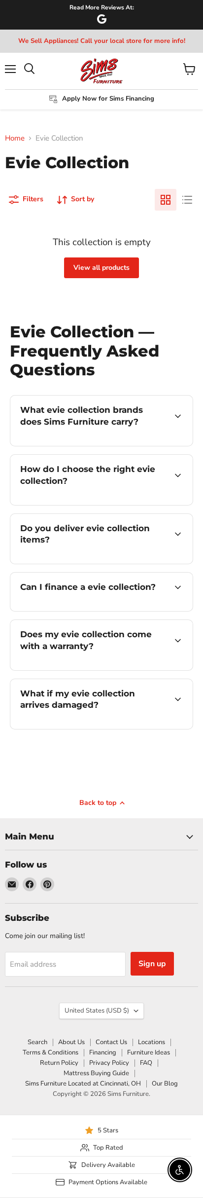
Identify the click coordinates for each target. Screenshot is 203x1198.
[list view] (187, 200)
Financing (102, 1052)
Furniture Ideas (148, 1052)
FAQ (146, 1062)
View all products (101, 267)
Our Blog (165, 1083)
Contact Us (111, 1042)
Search (37, 1042)
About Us (71, 1042)
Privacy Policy (109, 1062)
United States (97, 1010)
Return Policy (59, 1062)
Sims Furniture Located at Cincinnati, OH (83, 1083)
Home (15, 138)
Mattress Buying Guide (96, 1073)
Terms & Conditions (50, 1052)
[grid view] (165, 200)
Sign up (152, 963)
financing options (89, 609)
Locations (151, 1042)
